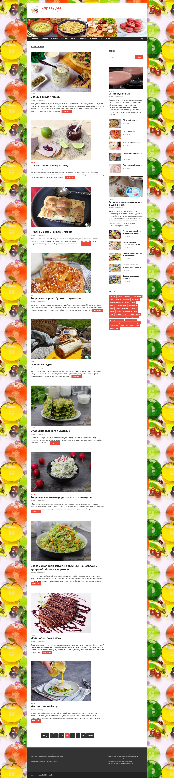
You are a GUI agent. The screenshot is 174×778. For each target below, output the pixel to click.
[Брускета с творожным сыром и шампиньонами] (126, 197)
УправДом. (51, 8)
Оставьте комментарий (38, 100)
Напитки (93, 39)
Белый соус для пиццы (45, 96)
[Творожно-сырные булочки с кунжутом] (68, 274)
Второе (45, 39)
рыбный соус (114, 325)
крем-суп (113, 320)
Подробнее (66, 111)
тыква (112, 328)
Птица (111, 308)
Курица (118, 299)
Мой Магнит (135, 299)
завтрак (119, 317)
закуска (126, 317)
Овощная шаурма (42, 364)
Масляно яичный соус (45, 706)
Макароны (126, 299)
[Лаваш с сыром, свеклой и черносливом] (115, 261)
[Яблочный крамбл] (115, 127)
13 (62, 736)
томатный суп (134, 325)
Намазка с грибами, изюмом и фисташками (132, 266)
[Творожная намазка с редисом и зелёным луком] (68, 473)
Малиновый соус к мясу (46, 638)
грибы (132, 314)
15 (73, 736)
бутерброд (118, 314)
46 (83, 736)
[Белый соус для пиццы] (68, 72)
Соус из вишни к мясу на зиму (49, 165)
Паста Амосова (129, 131)
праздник (132, 323)
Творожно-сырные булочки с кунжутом (56, 298)
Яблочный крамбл (130, 120)
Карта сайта (106, 39)
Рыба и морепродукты (123, 308)
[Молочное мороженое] (115, 149)
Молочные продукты (116, 302)
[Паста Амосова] (115, 138)
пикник (112, 323)
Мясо (127, 302)
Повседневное (121, 305)
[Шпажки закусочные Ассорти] (115, 283)
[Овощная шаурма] (68, 340)
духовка (112, 317)
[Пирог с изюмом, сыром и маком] (68, 207)
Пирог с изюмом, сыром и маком (51, 231)
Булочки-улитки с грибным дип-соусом (131, 243)
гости (126, 314)
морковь (120, 320)
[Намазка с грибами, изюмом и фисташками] (115, 272)
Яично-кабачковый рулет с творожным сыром (133, 232)
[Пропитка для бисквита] (115, 172)
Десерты (83, 39)
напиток (128, 320)
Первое (35, 39)
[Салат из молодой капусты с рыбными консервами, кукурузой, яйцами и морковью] (68, 541)
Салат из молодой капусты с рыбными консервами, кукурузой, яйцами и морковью (64, 567)
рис (138, 323)
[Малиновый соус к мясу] (68, 613)
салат (122, 325)
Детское (127, 296)
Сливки (112, 311)
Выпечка (112, 296)
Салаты (64, 39)
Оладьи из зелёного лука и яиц (50, 430)
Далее (90, 736)
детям (138, 314)
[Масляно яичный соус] (68, 682)
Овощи (133, 302)
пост (125, 323)
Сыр (135, 311)
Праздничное (132, 305)
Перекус (112, 305)
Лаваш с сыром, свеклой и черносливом (132, 255)
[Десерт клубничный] (126, 89)
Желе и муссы (136, 296)
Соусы (73, 39)
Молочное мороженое (131, 142)
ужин (117, 328)
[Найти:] (126, 57)
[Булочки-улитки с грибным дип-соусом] (115, 249)
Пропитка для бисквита (132, 165)
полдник (119, 323)
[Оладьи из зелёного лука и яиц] (68, 406)
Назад (45, 736)
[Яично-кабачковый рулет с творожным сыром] (115, 238)
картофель (134, 317)
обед (134, 320)
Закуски (54, 39)
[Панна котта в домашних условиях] (115, 161)
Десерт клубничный (119, 93)
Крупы (112, 299)
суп (127, 325)
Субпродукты (127, 311)
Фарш (111, 314)
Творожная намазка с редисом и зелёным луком (61, 497)
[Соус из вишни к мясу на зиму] (68, 141)
